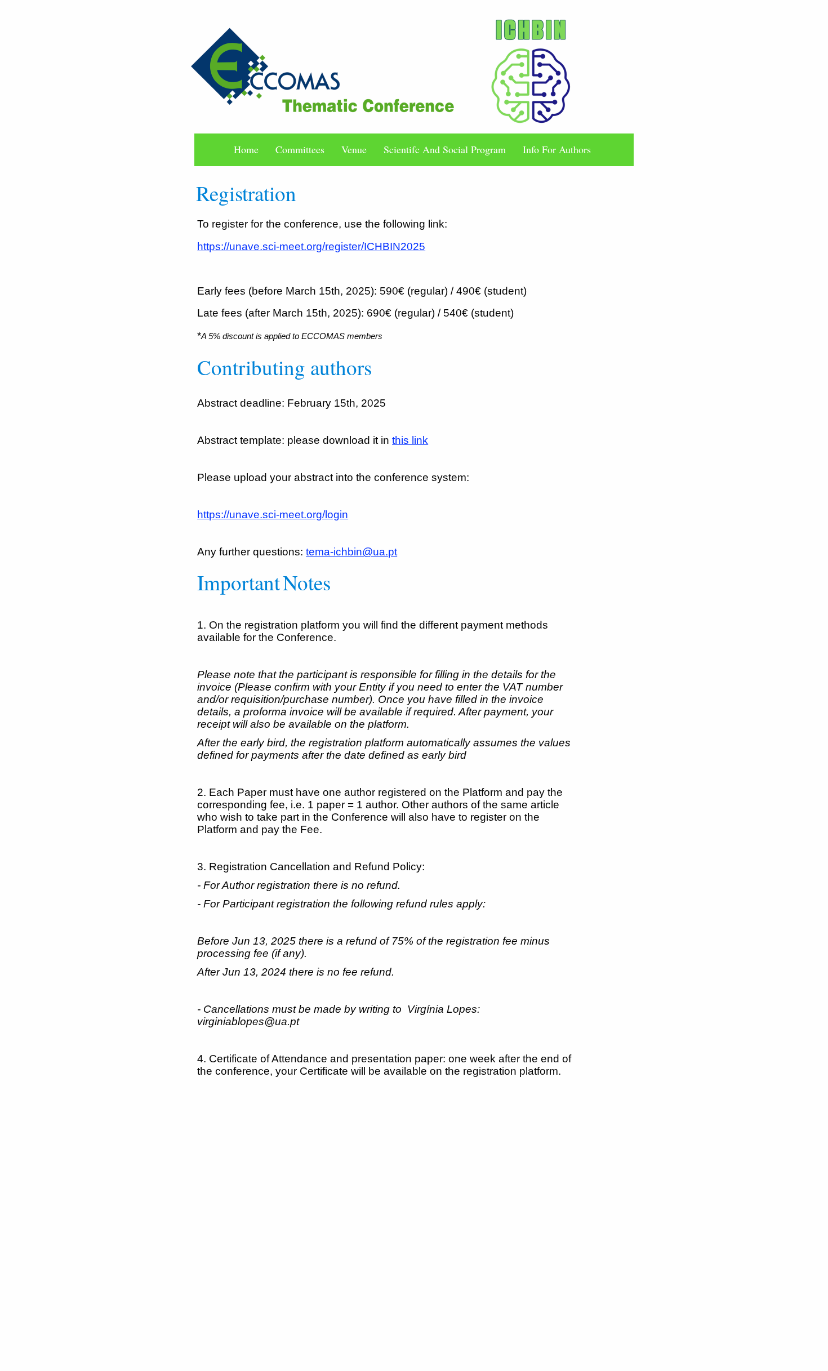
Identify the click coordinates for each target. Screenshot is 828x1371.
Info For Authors (557, 149)
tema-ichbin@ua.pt (351, 552)
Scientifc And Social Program (445, 149)
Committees (299, 149)
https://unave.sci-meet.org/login (272, 514)
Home (246, 149)
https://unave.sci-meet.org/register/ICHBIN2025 (311, 246)
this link (410, 440)
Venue (354, 149)
